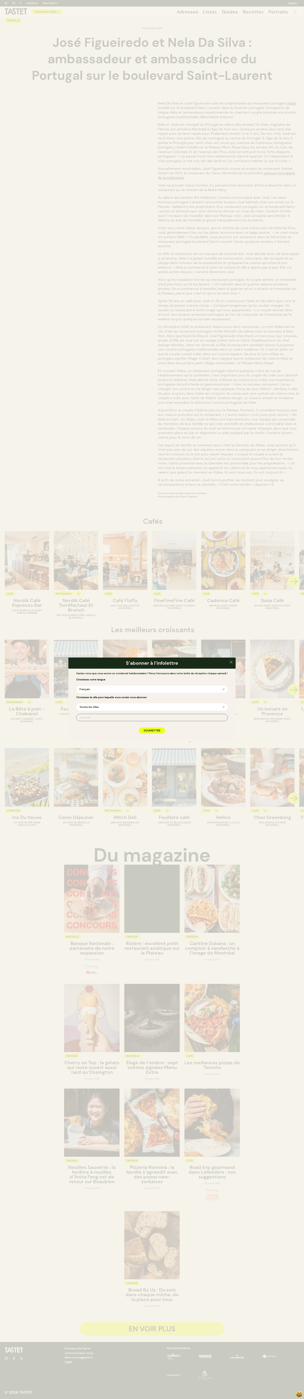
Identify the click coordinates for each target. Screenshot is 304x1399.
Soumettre (152, 730)
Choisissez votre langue (90, 679)
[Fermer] (231, 662)
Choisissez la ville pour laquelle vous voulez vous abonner (111, 697)
